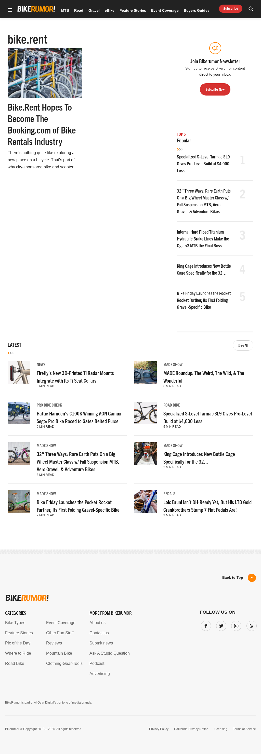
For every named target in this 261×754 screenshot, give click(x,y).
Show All (243, 345)
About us (97, 623)
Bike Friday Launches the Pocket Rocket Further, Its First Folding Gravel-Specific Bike (204, 300)
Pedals (169, 493)
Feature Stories (133, 10)
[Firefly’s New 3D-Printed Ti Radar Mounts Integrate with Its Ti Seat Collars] (19, 372)
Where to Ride (18, 653)
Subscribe (230, 8)
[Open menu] (10, 10)
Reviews (54, 643)
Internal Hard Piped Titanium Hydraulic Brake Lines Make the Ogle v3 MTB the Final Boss (203, 238)
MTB (65, 10)
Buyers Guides (197, 10)
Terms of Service (244, 729)
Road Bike (171, 404)
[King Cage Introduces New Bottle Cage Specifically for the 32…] (145, 453)
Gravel (94, 10)
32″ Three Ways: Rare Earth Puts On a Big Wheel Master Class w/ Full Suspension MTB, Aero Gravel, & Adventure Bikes (78, 461)
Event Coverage (165, 10)
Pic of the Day (17, 643)
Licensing (220, 729)
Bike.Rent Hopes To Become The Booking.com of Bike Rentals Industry (42, 124)
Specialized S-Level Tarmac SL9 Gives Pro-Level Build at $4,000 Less (203, 163)
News (41, 364)
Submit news (101, 643)
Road (78, 10)
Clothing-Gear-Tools (64, 663)
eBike (109, 10)
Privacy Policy (158, 729)
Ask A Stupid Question (109, 653)
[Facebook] (205, 625)
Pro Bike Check (49, 404)
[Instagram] (235, 625)
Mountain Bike (59, 653)
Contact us (99, 633)
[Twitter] (220, 625)
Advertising (99, 673)
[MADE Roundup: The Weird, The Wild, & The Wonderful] (145, 372)
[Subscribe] (250, 625)
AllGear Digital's (45, 702)
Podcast (96, 663)
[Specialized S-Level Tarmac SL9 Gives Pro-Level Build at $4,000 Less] (145, 413)
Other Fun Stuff (59, 633)
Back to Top (232, 577)
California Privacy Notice (191, 729)
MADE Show (172, 364)
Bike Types (15, 623)
